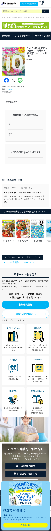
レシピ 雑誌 (27, 18)
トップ (4, 18)
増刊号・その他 (42, 36)
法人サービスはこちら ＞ (13, 320)
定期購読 (6, 36)
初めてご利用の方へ (25, 314)
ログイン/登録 (29, 4)
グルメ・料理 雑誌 (14, 18)
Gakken (10, 89)
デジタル (10, 135)
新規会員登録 (25, 304)
